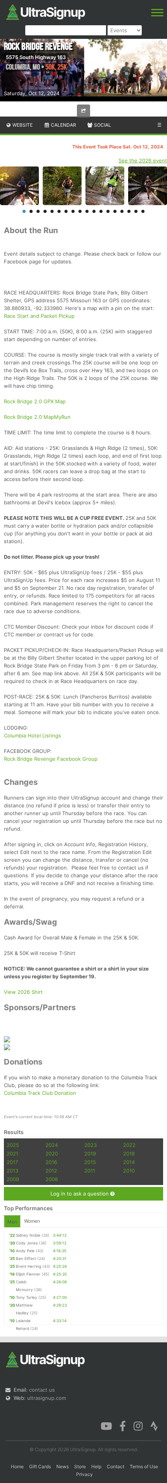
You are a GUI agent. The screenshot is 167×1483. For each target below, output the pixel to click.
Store (80, 1466)
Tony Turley (26, 1297)
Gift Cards (40, 1466)
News (62, 1466)
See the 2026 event (142, 160)
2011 (89, 1171)
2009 (13, 1179)
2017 (12, 1162)
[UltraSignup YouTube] (106, 1425)
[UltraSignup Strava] (154, 1425)
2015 (90, 1162)
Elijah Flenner (28, 1274)
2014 (129, 1162)
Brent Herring (28, 1266)
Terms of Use (144, 1466)
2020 (51, 1153)
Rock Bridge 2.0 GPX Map (35, 401)
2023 (90, 1145)
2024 (51, 1145)
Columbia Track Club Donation (40, 1093)
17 (135, 211)
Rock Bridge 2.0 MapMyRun (37, 417)
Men (12, 1222)
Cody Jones (27, 1243)
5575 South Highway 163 (36, 57)
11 (94, 211)
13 (108, 211)
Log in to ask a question (80, 1193)
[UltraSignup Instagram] (138, 1425)
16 (128, 211)
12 (101, 211)
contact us (42, 1390)
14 (115, 211)
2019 (90, 1153)
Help (96, 1466)
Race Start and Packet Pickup (39, 316)
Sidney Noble (28, 1235)
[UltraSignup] (45, 11)
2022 (129, 1145)
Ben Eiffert (26, 1258)
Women (32, 1221)
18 (142, 211)
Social (102, 125)
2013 (12, 1171)
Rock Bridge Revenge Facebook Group (50, 759)
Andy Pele (25, 1250)
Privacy (84, 1474)
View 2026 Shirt (23, 992)
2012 (51, 1171)
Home (17, 1466)
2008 (51, 1179)
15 (122, 211)
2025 (13, 1145)
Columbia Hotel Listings (32, 735)
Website (22, 125)
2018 (129, 1153)
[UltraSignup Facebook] (123, 1425)
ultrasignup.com (46, 1398)
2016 (51, 1162)
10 (87, 211)
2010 (129, 1171)
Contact (115, 1466)
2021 (12, 1153)
